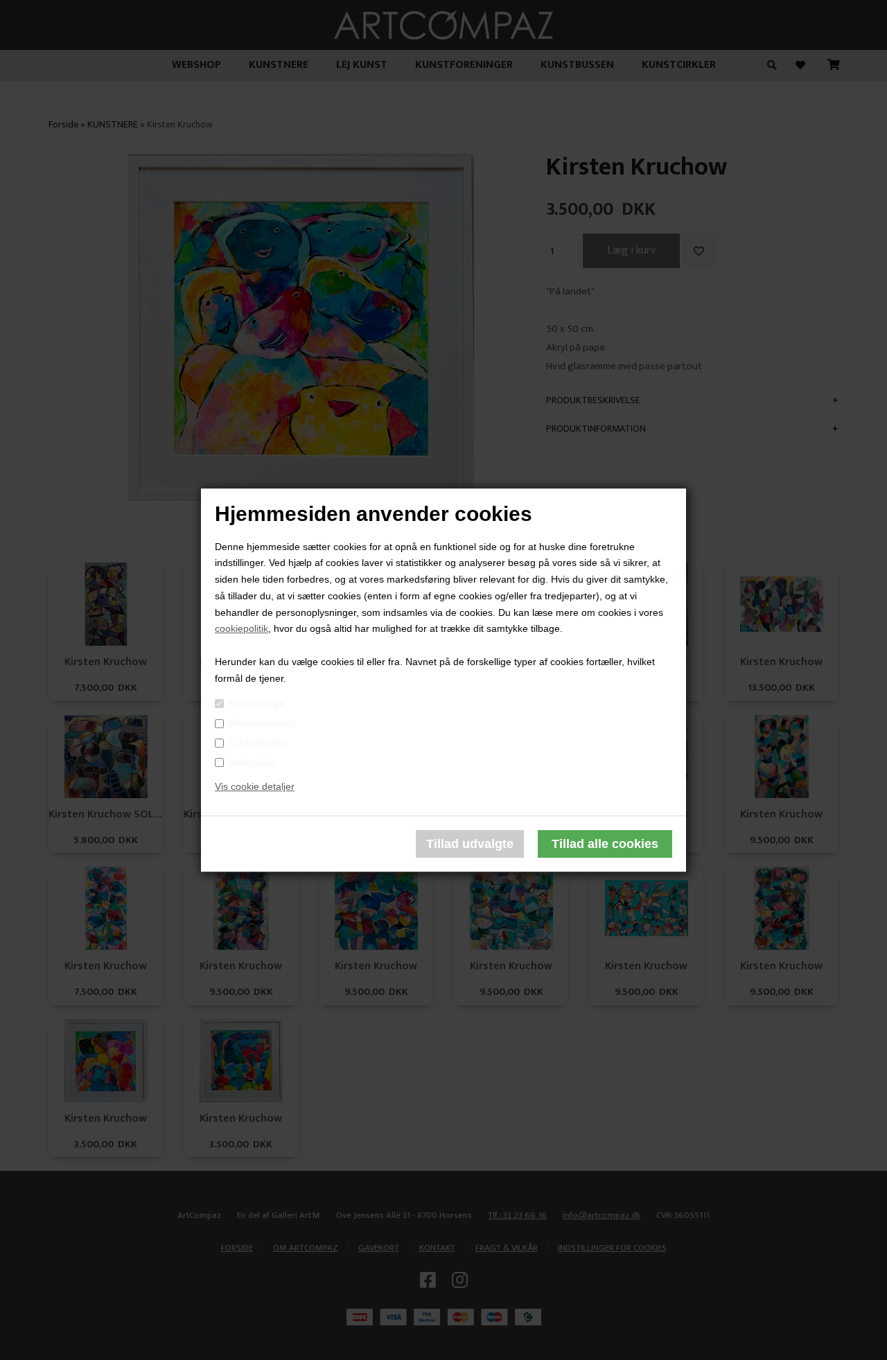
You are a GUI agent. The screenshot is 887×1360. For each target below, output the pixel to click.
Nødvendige (256, 703)
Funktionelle (257, 742)
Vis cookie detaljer (255, 787)
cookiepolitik (241, 629)
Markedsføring (261, 722)
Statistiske (252, 762)
